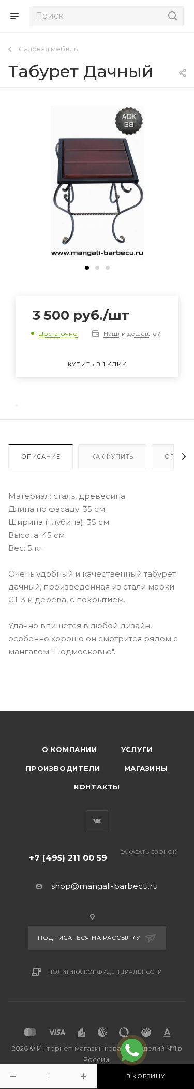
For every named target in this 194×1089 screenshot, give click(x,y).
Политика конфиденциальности (105, 971)
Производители (63, 768)
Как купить (112, 456)
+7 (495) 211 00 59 (68, 858)
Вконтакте (97, 821)
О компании (69, 749)
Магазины (146, 768)
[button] (87, 267)
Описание (40, 456)
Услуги (137, 749)
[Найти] (171, 16)
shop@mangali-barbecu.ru (104, 886)
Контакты (97, 787)
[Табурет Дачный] (97, 182)
